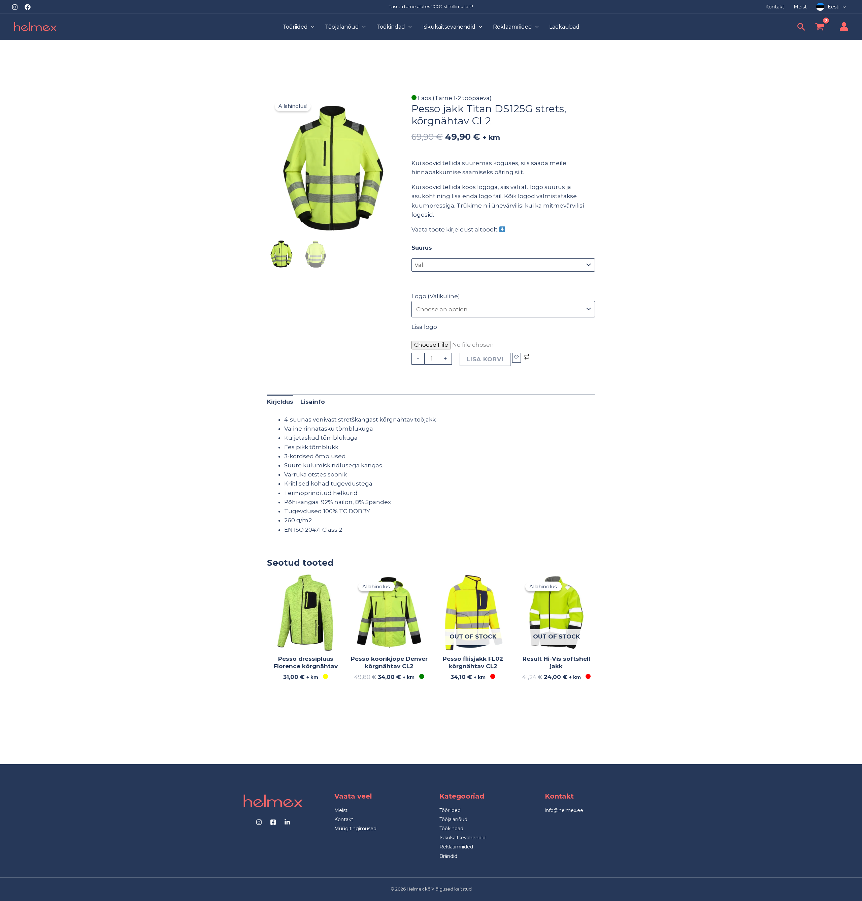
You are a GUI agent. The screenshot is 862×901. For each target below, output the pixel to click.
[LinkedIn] (287, 822)
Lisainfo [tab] (312, 401)
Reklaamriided (456, 847)
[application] (842, 6)
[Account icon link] (844, 26)
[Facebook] (28, 7)
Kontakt (343, 819)
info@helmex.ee (564, 810)
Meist (340, 810)
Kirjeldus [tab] (280, 401)
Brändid (448, 856)
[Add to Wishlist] (516, 358)
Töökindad (451, 829)
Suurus (421, 247)
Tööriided (450, 810)
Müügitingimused (355, 829)
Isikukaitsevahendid (462, 838)
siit (519, 172)
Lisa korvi (485, 359)
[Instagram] (15, 7)
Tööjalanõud (453, 819)
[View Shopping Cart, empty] (819, 27)
